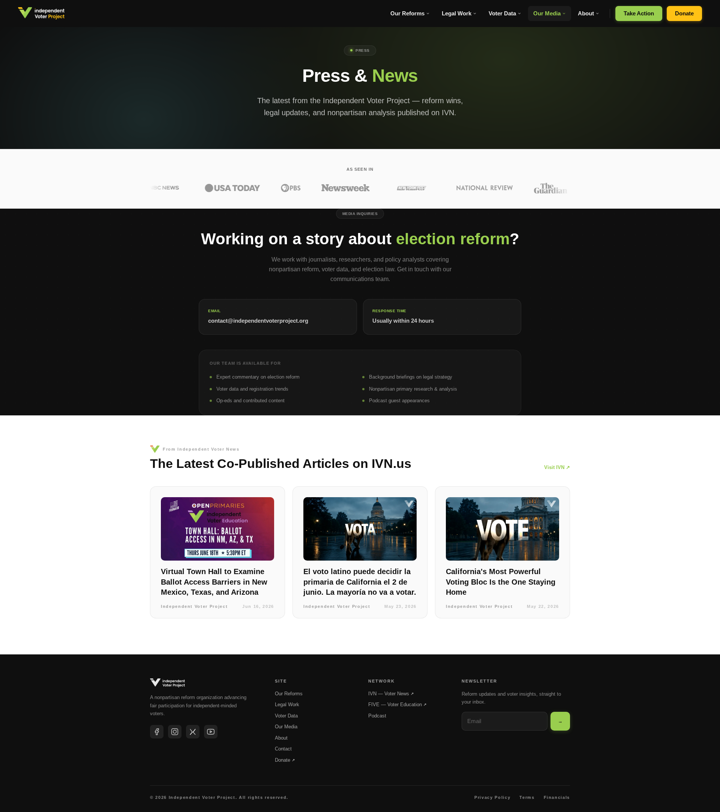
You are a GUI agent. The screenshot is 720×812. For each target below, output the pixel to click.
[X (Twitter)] (193, 731)
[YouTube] (211, 731)
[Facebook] (157, 731)
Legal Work (456, 13)
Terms (526, 797)
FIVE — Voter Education (397, 704)
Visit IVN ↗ (557, 467)
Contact (283, 749)
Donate (684, 13)
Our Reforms (407, 13)
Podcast (377, 716)
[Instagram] (175, 731)
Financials (557, 797)
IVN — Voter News (391, 693)
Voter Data (502, 13)
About (586, 13)
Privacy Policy (492, 797)
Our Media (547, 13)
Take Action (639, 13)
